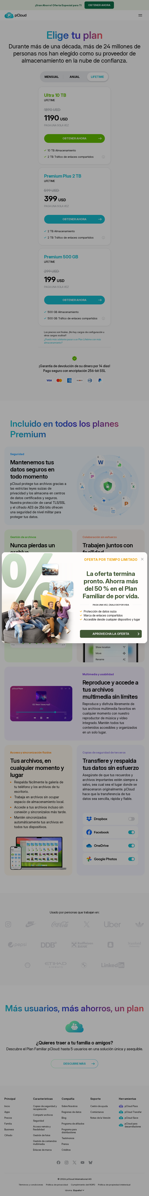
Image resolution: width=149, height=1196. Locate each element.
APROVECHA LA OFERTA (110, 634)
